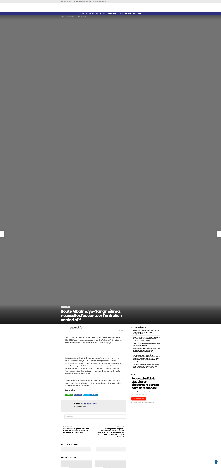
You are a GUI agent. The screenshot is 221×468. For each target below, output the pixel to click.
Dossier (120, 13)
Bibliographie (111, 13)
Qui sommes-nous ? (66, 2)
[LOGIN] (157, 1)
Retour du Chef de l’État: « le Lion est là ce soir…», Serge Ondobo (146, 344)
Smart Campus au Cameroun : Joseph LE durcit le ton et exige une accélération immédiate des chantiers (146, 338)
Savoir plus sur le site (92, 2)
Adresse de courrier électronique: (141, 392)
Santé (140, 13)
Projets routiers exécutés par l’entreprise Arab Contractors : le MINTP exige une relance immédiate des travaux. (146, 366)
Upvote (76, 449)
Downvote (111, 449)
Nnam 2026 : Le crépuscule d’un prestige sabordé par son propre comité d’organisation (146, 332)
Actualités (90, 13)
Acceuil (81, 13)
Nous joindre (102, 2)
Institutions (100, 13)
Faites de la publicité (79, 2)
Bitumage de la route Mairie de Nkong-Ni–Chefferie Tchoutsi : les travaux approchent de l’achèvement (146, 350)
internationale (130, 13)
